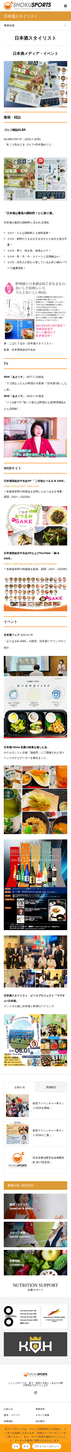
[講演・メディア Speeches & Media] (35, 1217)
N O (26, 1446)
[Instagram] (35, 1392)
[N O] (66, 1438)
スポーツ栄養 (42, 1415)
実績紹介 (51, 1087)
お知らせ (19, 1087)
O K (16, 1446)
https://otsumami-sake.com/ (21, 486)
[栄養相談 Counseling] (35, 1273)
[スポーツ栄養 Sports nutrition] (35, 1245)
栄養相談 (8, 1421)
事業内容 (9, 25)
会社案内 (40, 1421)
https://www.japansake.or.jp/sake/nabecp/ (30, 563)
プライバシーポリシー (46, 1446)
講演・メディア (12, 1415)
